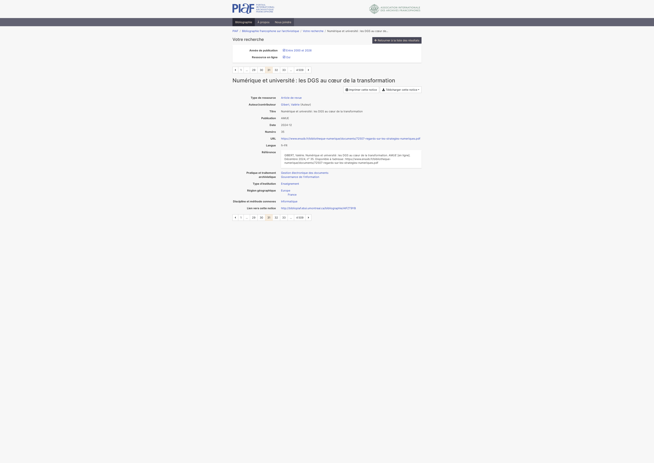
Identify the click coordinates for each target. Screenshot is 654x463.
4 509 (299, 70)
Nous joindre (283, 22)
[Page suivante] (308, 70)
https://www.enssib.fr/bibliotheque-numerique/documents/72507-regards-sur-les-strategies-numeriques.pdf (350, 138)
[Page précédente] (235, 70)
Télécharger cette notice (401, 89)
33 (284, 70)
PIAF (235, 31)
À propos (263, 22)
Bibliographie (243, 22)
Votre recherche (313, 31)
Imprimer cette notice (362, 89)
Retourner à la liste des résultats (398, 40)
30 (261, 70)
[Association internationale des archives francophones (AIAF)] (395, 9)
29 (253, 70)
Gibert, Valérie (290, 104)
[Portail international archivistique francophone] (253, 9)
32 (276, 70)
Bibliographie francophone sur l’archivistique (270, 31)
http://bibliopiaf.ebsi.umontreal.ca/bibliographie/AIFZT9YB (318, 208)
